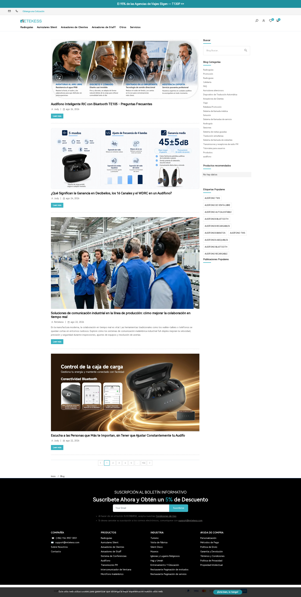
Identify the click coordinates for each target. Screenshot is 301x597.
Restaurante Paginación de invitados (169, 569)
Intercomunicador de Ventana (116, 569)
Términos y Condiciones (212, 556)
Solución (207, 115)
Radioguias (208, 78)
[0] (270, 21)
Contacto (56, 551)
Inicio (53, 476)
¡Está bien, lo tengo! (227, 592)
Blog (62, 476)
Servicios (135, 27)
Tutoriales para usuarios (214, 148)
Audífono (105, 560)
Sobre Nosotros (59, 547)
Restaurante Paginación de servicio (168, 574)
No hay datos (210, 174)
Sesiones (207, 128)
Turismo (154, 538)
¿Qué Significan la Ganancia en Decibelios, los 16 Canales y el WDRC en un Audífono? (111, 193)
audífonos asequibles (216, 240)
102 (143, 463)
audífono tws (237, 233)
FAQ (205, 86)
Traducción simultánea (213, 136)
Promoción (208, 74)
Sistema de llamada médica (215, 111)
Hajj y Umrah (156, 560)
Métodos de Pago (209, 542)
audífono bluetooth (216, 247)
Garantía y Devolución (211, 551)
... (137, 463)
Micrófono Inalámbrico (112, 574)
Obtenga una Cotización (33, 11)
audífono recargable (216, 254)
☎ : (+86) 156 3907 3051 (64, 538)
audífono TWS (212, 198)
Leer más (57, 116)
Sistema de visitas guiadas (215, 132)
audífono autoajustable (218, 212)
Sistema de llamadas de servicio (217, 119)
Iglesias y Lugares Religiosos (165, 556)
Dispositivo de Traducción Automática (220, 95)
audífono (207, 157)
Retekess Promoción (212, 107)
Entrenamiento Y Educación (164, 565)
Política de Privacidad (211, 560)
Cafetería (207, 82)
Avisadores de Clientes (74, 27)
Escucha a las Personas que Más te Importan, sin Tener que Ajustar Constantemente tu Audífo (118, 435)
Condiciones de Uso (166, 516)
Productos (207, 153)
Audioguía (207, 124)
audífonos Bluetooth (216, 219)
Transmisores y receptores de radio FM (220, 144)
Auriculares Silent (47, 27)
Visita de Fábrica (158, 542)
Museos (154, 551)
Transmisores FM (109, 565)
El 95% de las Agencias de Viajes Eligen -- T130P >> (150, 3)
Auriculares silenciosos (213, 90)
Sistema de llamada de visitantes (217, 140)
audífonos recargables (217, 226)
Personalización (208, 538)
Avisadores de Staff (104, 27)
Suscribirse (178, 508)
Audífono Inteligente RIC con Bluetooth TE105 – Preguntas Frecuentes (101, 104)
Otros (122, 27)
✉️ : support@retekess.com (65, 542)
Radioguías (26, 27)
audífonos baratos (215, 233)
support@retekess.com (190, 520)
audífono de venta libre (217, 205)
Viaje (205, 103)
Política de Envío (208, 547)
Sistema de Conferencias (114, 556)
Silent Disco (156, 547)
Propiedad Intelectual (211, 565)
